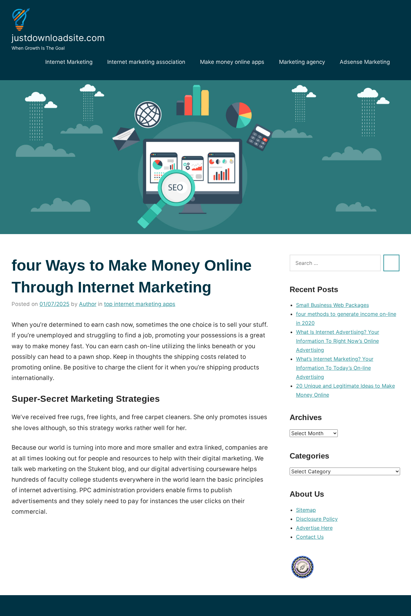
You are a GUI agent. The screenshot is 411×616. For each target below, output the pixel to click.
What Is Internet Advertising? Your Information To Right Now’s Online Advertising (337, 341)
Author (87, 304)
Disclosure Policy (317, 519)
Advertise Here (314, 528)
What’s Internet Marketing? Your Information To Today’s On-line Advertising (334, 368)
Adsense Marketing (365, 62)
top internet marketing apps (139, 304)
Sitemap (306, 510)
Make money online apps (232, 62)
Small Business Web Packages (332, 305)
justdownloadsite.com (58, 37)
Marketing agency (302, 62)
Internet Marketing (68, 62)
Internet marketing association (146, 62)
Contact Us (310, 537)
